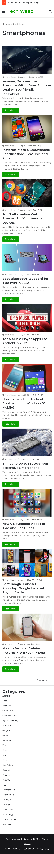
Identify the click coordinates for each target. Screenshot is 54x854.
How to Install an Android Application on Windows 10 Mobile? (23, 403)
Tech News (7, 809)
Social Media (8, 794)
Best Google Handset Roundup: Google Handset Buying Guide (23, 588)
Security (6, 780)
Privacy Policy (42, 848)
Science (6, 775)
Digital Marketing (10, 720)
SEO (4, 785)
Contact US (29, 848)
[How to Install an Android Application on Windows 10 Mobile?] (27, 378)
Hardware (7, 740)
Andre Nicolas (10, 77)
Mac (4, 755)
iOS (4, 745)
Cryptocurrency (9, 715)
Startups (6, 804)
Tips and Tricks (9, 819)
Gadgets (6, 730)
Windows (6, 824)
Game (5, 735)
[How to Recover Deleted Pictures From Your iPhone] (27, 627)
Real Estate (7, 765)
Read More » (10, 110)
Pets (4, 760)
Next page (42, 680)
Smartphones (8, 790)
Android (6, 696)
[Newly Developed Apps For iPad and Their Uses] (27, 503)
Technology (7, 814)
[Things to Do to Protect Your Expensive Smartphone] (27, 442)
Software (6, 799)
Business (6, 705)
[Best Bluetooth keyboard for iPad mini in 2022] (27, 257)
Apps (4, 701)
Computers (7, 710)
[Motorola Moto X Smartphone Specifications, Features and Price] (27, 129)
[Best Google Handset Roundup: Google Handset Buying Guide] (27, 563)
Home (7, 24)
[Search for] (50, 12)
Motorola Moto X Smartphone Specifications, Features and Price (26, 154)
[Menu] (3, 12)
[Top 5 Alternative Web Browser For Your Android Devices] (27, 193)
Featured (6, 725)
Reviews (6, 770)
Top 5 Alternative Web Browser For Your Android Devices (22, 218)
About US (17, 848)
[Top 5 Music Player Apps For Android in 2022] (27, 318)
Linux (4, 750)
